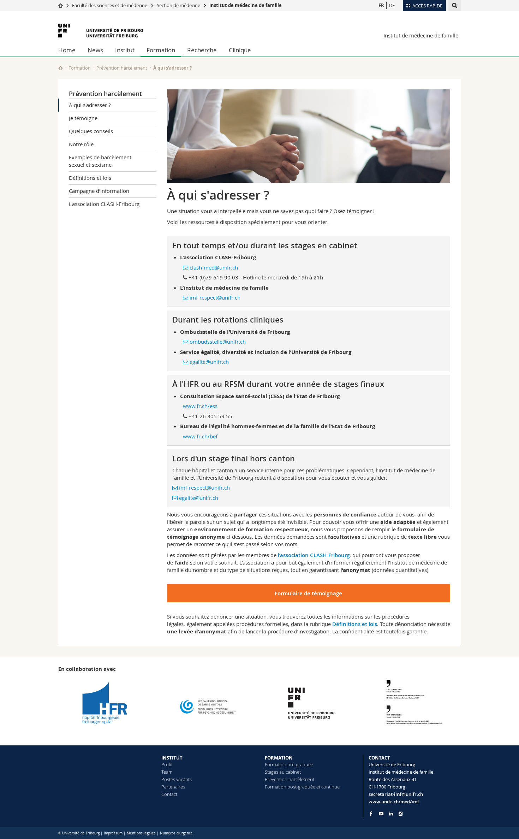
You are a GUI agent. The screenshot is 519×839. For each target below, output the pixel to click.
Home (67, 50)
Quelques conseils (91, 131)
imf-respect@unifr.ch (215, 297)
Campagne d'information (99, 190)
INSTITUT (172, 758)
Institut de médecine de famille (245, 5)
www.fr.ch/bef (200, 436)
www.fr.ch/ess (200, 405)
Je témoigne (83, 118)
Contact (169, 794)
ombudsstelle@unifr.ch (218, 341)
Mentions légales (141, 833)
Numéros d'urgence (176, 833)
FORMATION (279, 758)
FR (381, 5)
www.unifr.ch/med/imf (394, 801)
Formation (161, 50)
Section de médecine (178, 5)
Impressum (113, 833)
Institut (125, 50)
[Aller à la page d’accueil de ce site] (60, 68)
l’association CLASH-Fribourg (314, 555)
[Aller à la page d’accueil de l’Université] (100, 30)
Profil (166, 764)
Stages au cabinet (283, 772)
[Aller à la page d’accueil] (60, 5)
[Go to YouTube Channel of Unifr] (381, 813)
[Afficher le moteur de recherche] (454, 5)
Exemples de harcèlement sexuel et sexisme (100, 161)
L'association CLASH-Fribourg (104, 203)
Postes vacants (176, 779)
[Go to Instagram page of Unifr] (400, 813)
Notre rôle (81, 144)
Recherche (202, 50)
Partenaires (173, 787)
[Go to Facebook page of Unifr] (371, 813)
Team (166, 772)
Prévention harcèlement (121, 68)
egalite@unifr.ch (209, 361)
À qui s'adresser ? (90, 104)
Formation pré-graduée (289, 764)
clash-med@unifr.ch (214, 267)
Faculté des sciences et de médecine (109, 5)
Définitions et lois (90, 177)
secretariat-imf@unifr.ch (396, 794)
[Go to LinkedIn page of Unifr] (391, 813)
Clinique (240, 50)
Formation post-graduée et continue (302, 787)
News (95, 50)
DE (392, 5)
